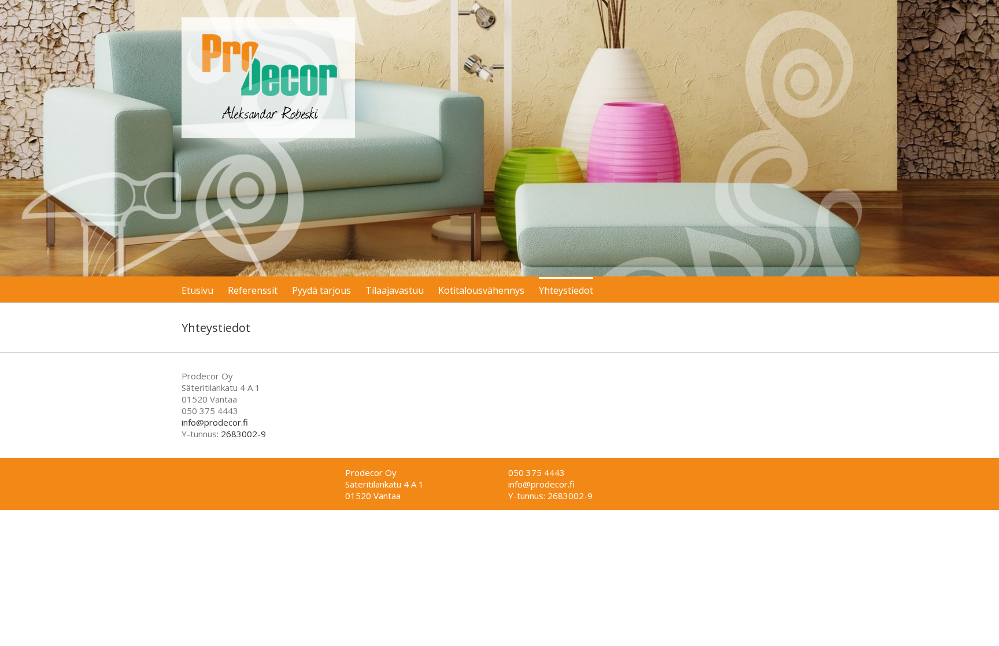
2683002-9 (243, 434)
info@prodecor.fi (215, 422)
